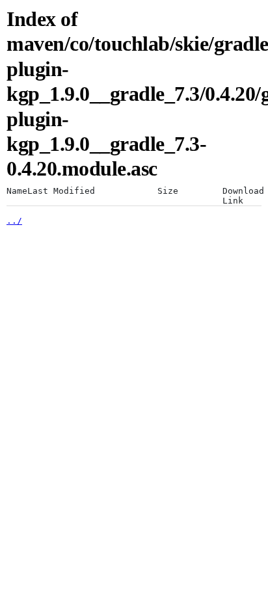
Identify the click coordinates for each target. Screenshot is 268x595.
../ (14, 221)
